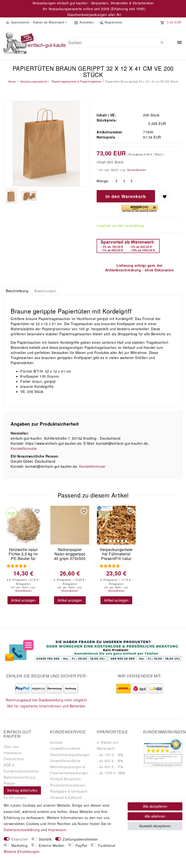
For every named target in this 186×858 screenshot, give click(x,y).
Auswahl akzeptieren (155, 825)
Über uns (11, 746)
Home (12, 81)
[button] (36, 22)
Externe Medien (52, 845)
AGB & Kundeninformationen (21, 767)
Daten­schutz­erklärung (22, 829)
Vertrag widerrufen (22, 790)
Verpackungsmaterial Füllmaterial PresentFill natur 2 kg (116, 554)
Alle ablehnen (155, 816)
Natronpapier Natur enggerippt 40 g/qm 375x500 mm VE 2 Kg (70, 554)
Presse (9, 783)
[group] (116, 525)
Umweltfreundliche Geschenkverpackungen (70, 751)
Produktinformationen (67, 785)
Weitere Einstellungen (22, 851)
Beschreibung (17, 290)
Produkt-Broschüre (65, 778)
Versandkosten (136, 170)
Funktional (106, 845)
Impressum (13, 752)
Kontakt (56, 742)
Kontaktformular (24, 448)
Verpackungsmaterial (33, 81)
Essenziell (19, 839)
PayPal (81, 845)
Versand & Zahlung (66, 797)
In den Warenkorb (126, 196)
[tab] (17, 291)
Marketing (19, 845)
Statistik (45, 839)
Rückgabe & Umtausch (69, 791)
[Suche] (162, 42)
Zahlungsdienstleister (80, 839)
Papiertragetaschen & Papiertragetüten (76, 81)
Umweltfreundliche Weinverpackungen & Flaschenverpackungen (69, 766)
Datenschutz (14, 758)
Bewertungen (45, 290)
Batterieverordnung (19, 777)
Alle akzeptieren (155, 806)
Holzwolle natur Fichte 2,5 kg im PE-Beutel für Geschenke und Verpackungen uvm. (23, 554)
